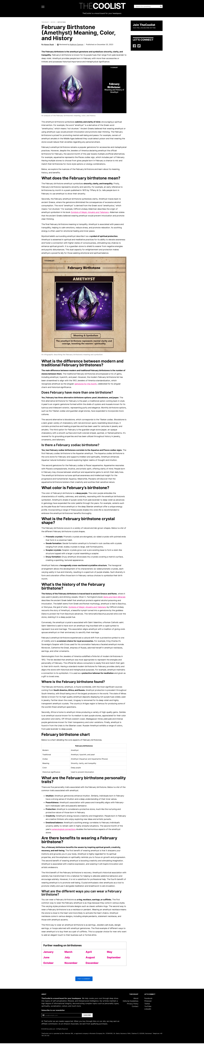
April (89, 951)
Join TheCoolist (144, 24)
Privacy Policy (132, 1004)
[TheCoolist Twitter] (139, 45)
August (90, 957)
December (92, 962)
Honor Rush (49, 44)
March (68, 951)
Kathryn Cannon (76, 44)
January (48, 951)
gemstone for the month (85, 384)
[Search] (161, 6)
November (70, 962)
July (67, 957)
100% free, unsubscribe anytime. (144, 28)
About (135, 998)
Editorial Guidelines (130, 1001)
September (114, 957)
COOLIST (102, 6)
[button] (83, 89)
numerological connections (63, 829)
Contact (135, 1006)
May (109, 951)
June (46, 957)
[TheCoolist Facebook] (134, 45)
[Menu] (43, 7)
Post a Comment (84, 979)
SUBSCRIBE (87, 1015)
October (48, 962)
